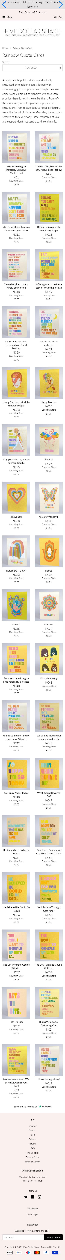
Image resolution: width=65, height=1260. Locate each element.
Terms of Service (32, 1161)
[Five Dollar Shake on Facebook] (32, 1197)
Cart (60, 17)
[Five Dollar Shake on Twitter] (26, 1197)
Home (5, 48)
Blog (32, 1134)
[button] (4, 4)
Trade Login (32, 1214)
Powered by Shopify (51, 1247)
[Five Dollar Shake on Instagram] (39, 1197)
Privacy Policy (32, 1157)
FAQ (32, 1148)
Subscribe (53, 1237)
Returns (32, 1143)
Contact (32, 1130)
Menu (9, 17)
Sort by (6, 62)
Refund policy (32, 1152)
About (32, 1125)
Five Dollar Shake (31, 1247)
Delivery (32, 1139)
